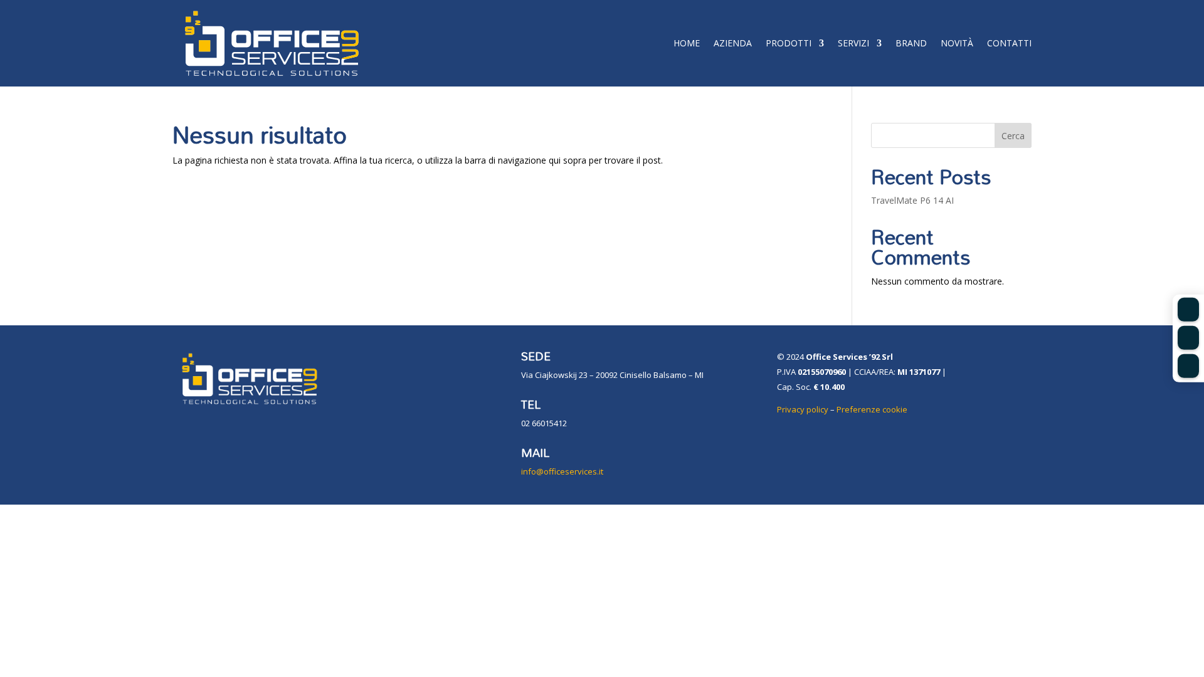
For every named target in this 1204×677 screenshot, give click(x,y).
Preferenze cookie (872, 409)
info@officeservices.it (562, 471)
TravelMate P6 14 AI (912, 200)
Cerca (1013, 136)
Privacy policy (802, 409)
